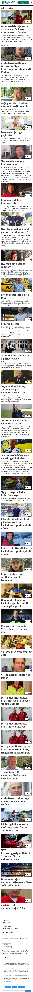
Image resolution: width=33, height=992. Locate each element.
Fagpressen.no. (8, 981)
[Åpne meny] (31, 2)
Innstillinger (28, 991)
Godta (14, 987)
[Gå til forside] (8, 2)
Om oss (5, 945)
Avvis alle (8, 987)
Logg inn (23, 3)
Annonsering (7, 947)
